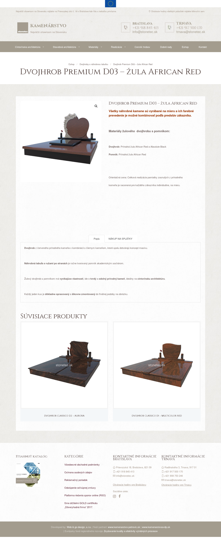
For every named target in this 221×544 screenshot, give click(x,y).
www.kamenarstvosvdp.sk (156, 527)
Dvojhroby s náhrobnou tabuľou (94, 64)
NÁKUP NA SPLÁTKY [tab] (120, 238)
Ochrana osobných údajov (78, 472)
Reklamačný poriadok (76, 480)
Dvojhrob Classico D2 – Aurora (64, 415)
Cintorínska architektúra (27, 47)
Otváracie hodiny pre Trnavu (176, 484)
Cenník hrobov (142, 47)
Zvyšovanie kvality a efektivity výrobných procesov (131, 531)
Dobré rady (166, 47)
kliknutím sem (198, 11)
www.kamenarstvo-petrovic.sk (124, 527)
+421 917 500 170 (189, 25)
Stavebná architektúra (64, 47)
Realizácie (116, 47)
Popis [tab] (97, 238)
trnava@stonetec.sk (190, 31)
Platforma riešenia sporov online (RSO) (85, 495)
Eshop (185, 47)
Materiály (93, 47)
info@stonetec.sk (145, 31)
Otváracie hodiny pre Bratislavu (129, 484)
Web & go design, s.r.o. (79, 527)
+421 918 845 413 (146, 25)
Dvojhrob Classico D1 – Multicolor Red (157, 415)
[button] (96, 106)
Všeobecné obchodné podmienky (82, 464)
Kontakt (203, 47)
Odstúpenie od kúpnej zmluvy (80, 487)
